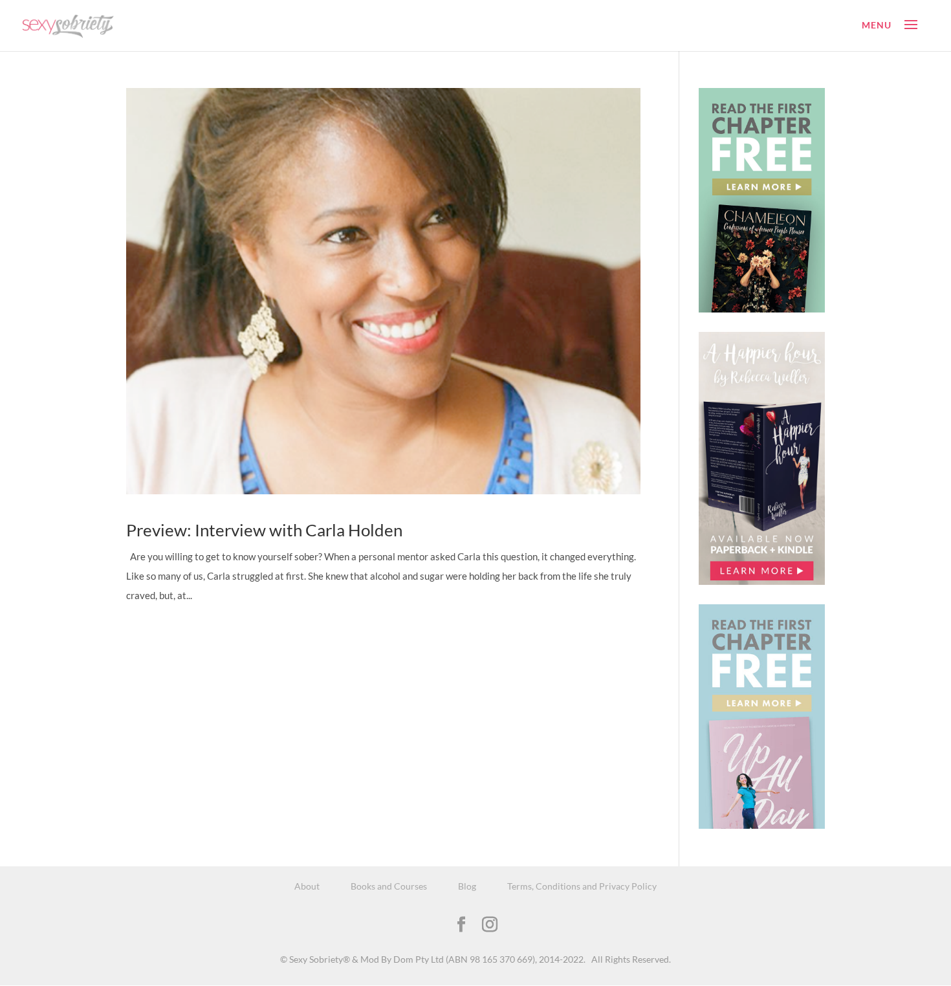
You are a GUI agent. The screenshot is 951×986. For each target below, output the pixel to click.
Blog (467, 886)
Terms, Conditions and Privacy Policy (582, 886)
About (307, 886)
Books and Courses (389, 886)
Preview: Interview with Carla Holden (264, 530)
